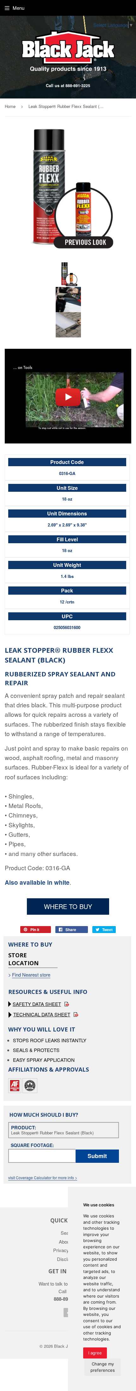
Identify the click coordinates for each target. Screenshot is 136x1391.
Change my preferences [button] (102, 1367)
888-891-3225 (77, 85)
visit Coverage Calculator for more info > (42, 1177)
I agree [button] (95, 1352)
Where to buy (68, 906)
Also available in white (37, 882)
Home (10, 106)
